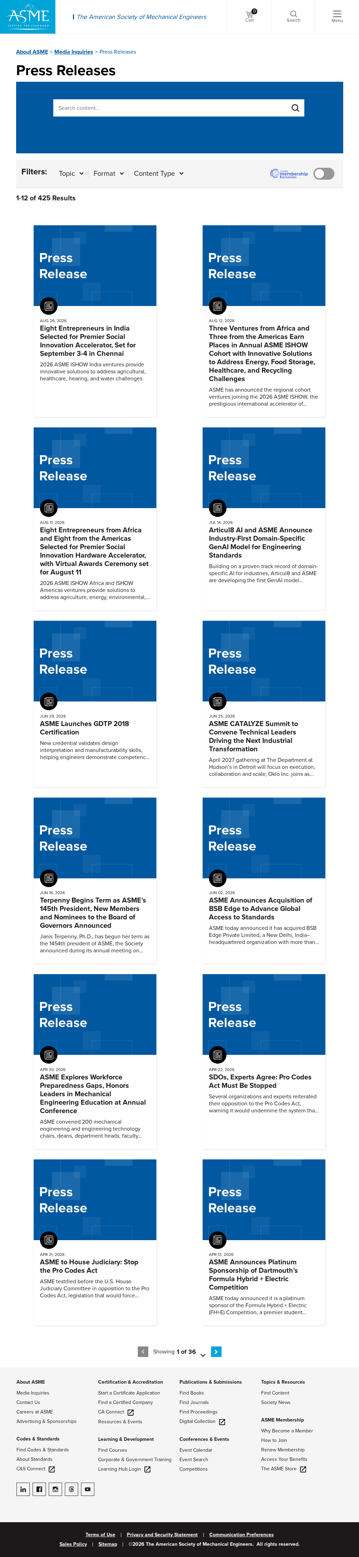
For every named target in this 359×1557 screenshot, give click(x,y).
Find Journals (194, 1402)
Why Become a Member (287, 1431)
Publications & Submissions (211, 1382)
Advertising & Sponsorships (46, 1421)
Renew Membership (283, 1450)
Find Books (192, 1393)
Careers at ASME (34, 1412)
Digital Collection (198, 1421)
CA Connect (111, 1412)
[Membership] (325, 174)
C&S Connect (30, 1469)
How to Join (274, 1440)
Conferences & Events (204, 1439)
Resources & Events (120, 1422)
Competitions (194, 1469)
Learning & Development (126, 1439)
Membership (323, 174)
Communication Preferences (241, 1535)
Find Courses (112, 1450)
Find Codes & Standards (42, 1450)
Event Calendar (196, 1450)
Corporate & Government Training (134, 1460)
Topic (67, 173)
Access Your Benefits (284, 1459)
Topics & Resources (283, 1382)
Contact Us (28, 1402)
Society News (276, 1402)
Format (104, 173)
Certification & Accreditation (130, 1382)
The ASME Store (279, 1469)
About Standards (34, 1459)
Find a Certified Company (125, 1402)
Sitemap (108, 1544)
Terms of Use (100, 1535)
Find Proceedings (199, 1412)
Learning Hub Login (119, 1469)
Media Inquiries (73, 51)
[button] (194, 1352)
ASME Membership (282, 1420)
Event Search (194, 1460)
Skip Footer (14, 1371)
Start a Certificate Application (129, 1393)
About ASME (32, 51)
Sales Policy (73, 1544)
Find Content (275, 1393)
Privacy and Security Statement (162, 1535)
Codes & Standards (38, 1439)
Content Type (154, 173)
